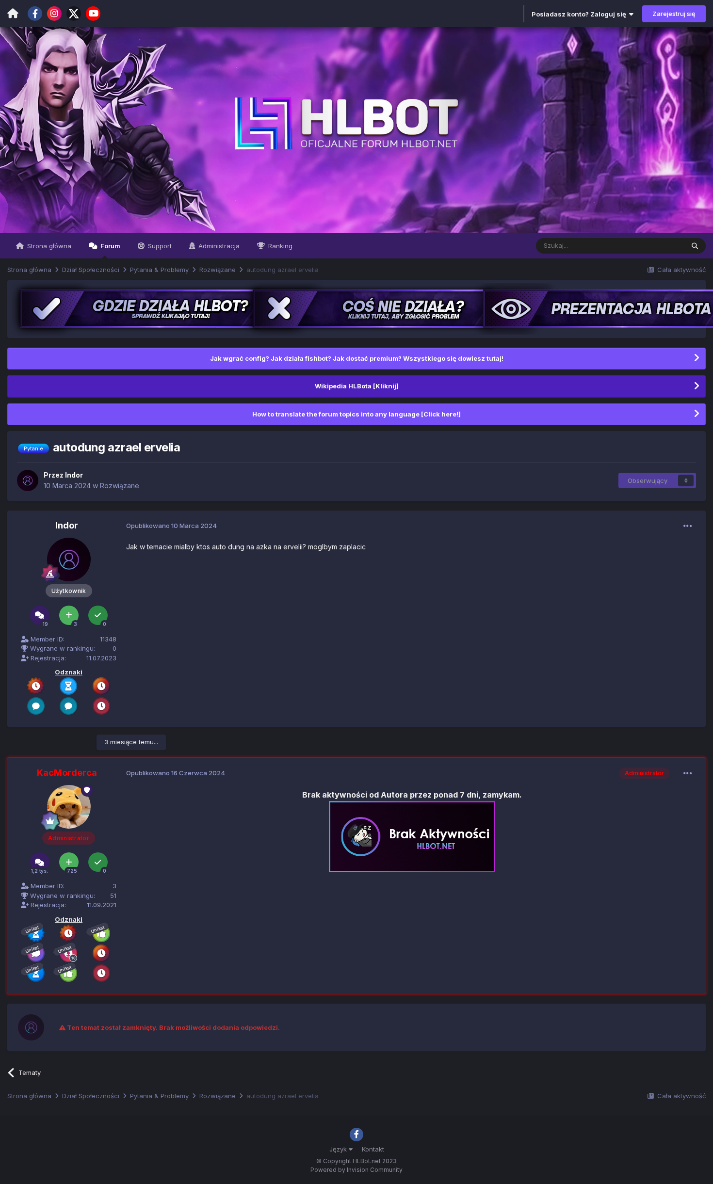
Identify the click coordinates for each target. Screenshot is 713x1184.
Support (159, 246)
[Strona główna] (12, 13)
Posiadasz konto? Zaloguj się (580, 14)
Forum (109, 246)
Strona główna (48, 246)
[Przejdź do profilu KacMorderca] (69, 807)
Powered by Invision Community (356, 1169)
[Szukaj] (695, 246)
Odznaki (68, 672)
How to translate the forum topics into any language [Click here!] (356, 414)
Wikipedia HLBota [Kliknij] (357, 386)
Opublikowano (171, 525)
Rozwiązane (119, 485)
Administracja (218, 246)
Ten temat (656, 245)
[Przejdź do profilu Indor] (27, 480)
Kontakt (373, 1149)
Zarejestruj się (674, 13)
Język (339, 1149)
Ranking (279, 246)
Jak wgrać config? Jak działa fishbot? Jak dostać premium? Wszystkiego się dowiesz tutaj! (356, 358)
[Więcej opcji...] (688, 526)
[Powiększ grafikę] (412, 836)
